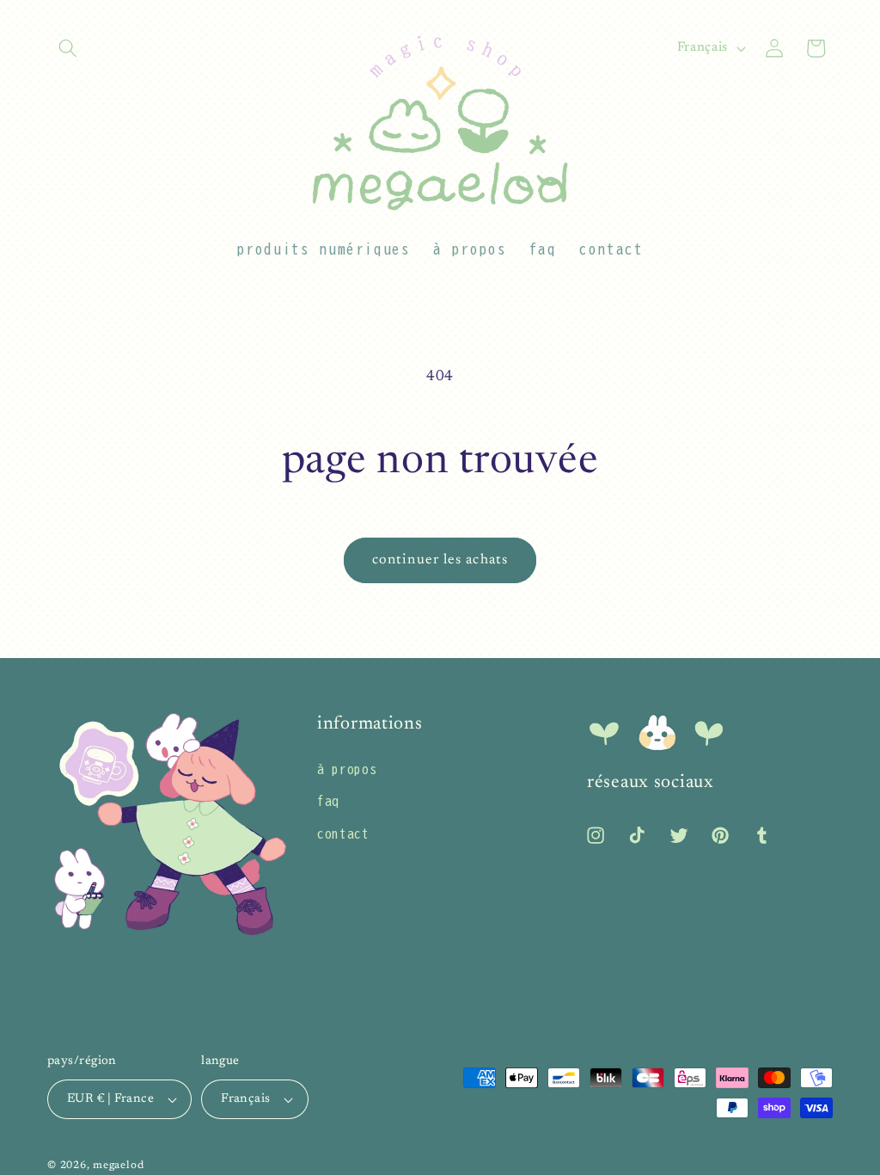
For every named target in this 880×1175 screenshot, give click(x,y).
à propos (346, 769)
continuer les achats (440, 560)
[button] (68, 48)
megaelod (118, 1165)
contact (343, 833)
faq (328, 801)
